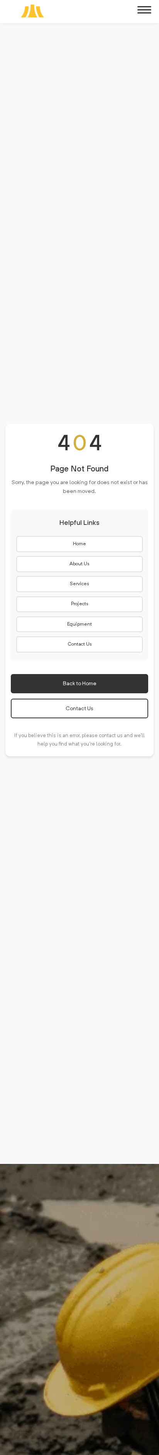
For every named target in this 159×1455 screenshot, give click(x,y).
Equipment (79, 624)
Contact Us (80, 644)
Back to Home (79, 683)
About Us (79, 564)
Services (79, 584)
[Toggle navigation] (144, 10)
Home (79, 544)
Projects (79, 604)
